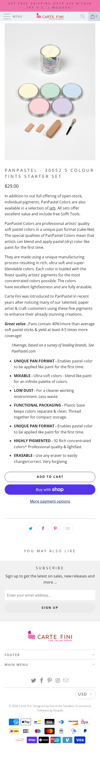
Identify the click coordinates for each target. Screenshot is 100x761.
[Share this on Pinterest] (55, 528)
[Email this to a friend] (68, 528)
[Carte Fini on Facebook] (41, 680)
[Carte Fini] (50, 16)
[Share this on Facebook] (43, 528)
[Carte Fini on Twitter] (33, 680)
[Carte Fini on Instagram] (57, 680)
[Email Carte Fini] (66, 680)
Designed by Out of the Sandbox (53, 706)
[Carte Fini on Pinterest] (49, 680)
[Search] (82, 16)
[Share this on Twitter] (31, 528)
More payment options (50, 501)
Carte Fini (25, 706)
